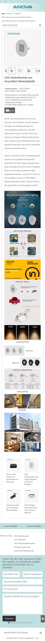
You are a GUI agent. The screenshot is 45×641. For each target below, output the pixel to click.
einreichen (9, 619)
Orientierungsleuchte (22, 547)
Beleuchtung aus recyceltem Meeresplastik (16, 17)
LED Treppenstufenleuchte (24, 543)
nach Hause (7, 14)
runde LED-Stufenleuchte (24, 551)
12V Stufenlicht (20, 540)
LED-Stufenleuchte (21, 536)
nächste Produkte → (35, 526)
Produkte (17, 13)
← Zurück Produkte (9, 526)
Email (10, 110)
